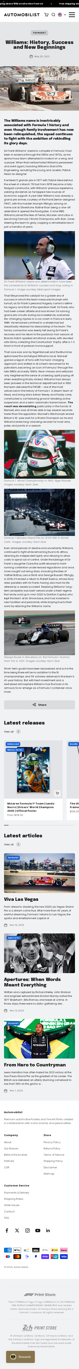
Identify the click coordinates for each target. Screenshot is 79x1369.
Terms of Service (54, 1154)
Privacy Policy (52, 1142)
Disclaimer (50, 1167)
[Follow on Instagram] (27, 1230)
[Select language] (62, 15)
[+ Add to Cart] (57, 793)
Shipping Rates (13, 1199)
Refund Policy (52, 1148)
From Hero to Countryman (35, 1065)
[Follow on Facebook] (7, 1230)
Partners (9, 1161)
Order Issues (11, 1205)
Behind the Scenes (15, 1154)
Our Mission (11, 1148)
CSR (6, 1167)
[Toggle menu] (71, 14)
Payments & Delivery (16, 1192)
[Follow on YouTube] (38, 1230)
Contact (9, 1211)
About (8, 1142)
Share (42, 705)
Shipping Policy (53, 1161)
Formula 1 (39, 32)
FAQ (6, 1218)
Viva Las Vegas (21, 899)
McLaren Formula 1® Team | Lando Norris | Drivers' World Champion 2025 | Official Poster (30, 807)
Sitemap (49, 1173)
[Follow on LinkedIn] (48, 1230)
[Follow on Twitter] (17, 1230)
